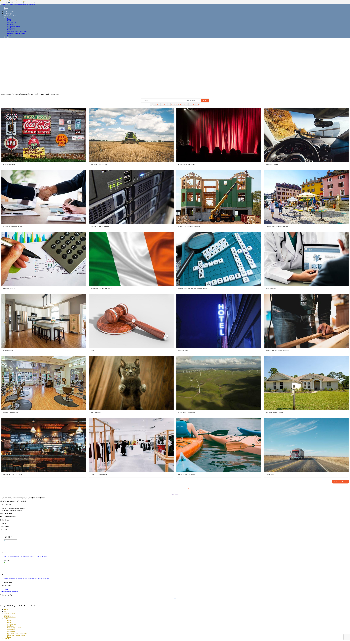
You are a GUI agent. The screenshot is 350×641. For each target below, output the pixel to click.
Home (6, 609)
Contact (6, 638)
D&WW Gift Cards (9, 617)
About (6, 618)
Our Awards (11, 631)
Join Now (212, 488)
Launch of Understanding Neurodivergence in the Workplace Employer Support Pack (25, 556)
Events (9, 622)
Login (9, 637)
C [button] (157, 104)
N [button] (176, 104)
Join (5, 611)
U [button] (189, 104)
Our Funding (11, 629)
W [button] (193, 104)
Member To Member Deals (175, 488)
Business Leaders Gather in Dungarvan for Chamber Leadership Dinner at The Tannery (26, 578)
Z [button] (198, 104)
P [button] (180, 104)
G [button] (164, 104)
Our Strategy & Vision (14, 628)
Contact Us (193, 488)
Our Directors (11, 624)
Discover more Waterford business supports (14, 1)
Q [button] (182, 104)
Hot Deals (166, 488)
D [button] (159, 104)
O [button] (178, 104)
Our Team (10, 626)
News (9, 620)
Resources (7, 615)
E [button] (161, 104)
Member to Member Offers (16, 635)
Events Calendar (159, 488)
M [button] (174, 104)
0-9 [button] (151, 104)
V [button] (191, 104)
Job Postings (186, 488)
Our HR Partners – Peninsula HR (17, 633)
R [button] (184, 104)
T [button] (187, 104)
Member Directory (10, 613)
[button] (340, 481)
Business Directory (140, 488)
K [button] (171, 104)
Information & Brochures (202, 488)
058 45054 (4, 589)
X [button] (195, 104)
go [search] (205, 100)
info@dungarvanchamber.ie (9, 591)
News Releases (150, 488)
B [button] (155, 104)
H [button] (166, 104)
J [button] (169, 104)
